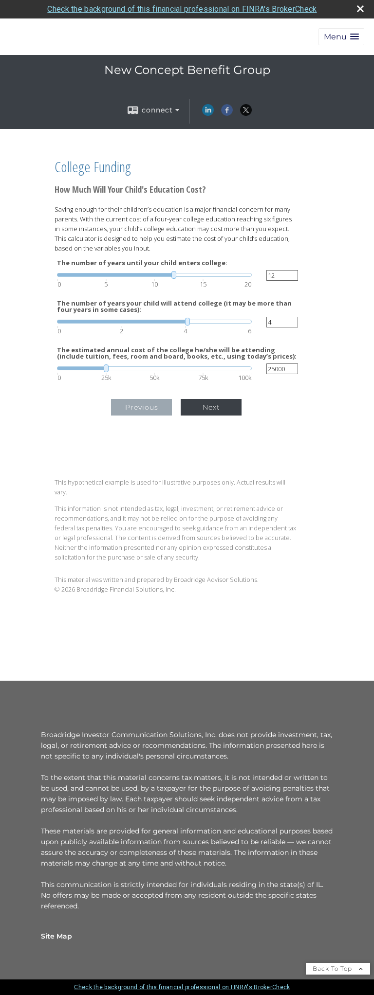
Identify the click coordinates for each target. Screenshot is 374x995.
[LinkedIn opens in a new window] (208, 113)
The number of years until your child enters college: (142, 263)
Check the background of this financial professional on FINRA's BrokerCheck (182, 9)
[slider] (154, 275)
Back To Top (333, 968)
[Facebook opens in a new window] (227, 113)
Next (211, 407)
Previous (141, 407)
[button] (341, 36)
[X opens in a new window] (246, 113)
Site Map (56, 936)
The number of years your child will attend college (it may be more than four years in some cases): (174, 306)
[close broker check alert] (360, 9)
